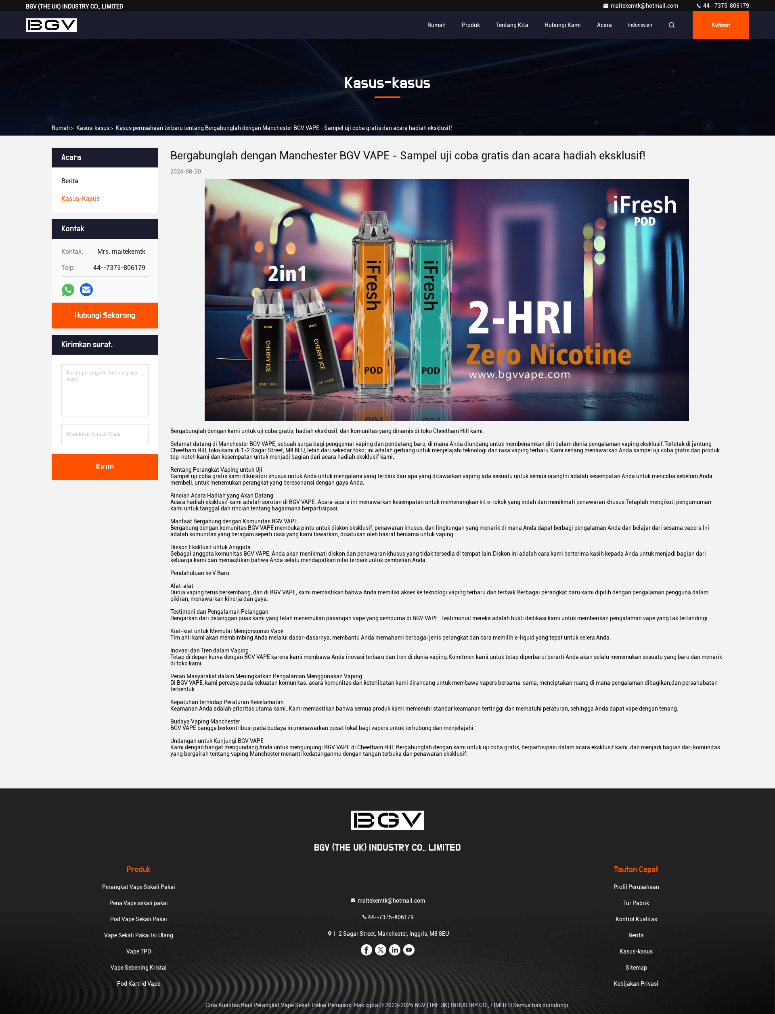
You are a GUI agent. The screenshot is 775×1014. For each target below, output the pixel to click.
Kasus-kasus (92, 128)
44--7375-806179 (725, 5)
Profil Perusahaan (636, 887)
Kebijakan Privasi (636, 984)
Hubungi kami (563, 25)
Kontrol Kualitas (636, 919)
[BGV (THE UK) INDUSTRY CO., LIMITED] (51, 25)
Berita (636, 935)
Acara (604, 25)
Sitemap (636, 967)
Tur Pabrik (636, 903)
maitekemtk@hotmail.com (645, 5)
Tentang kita (512, 25)
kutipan (721, 25)
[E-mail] (86, 289)
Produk (471, 25)
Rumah (436, 25)
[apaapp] (68, 290)
